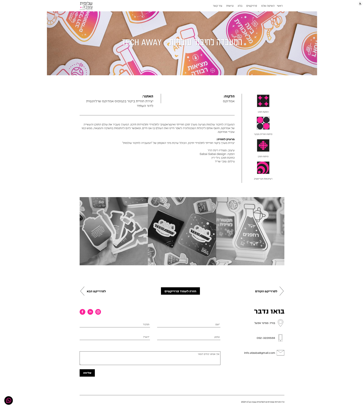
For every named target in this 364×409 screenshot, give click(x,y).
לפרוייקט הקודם (266, 291)
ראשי (280, 5)
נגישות (230, 5)
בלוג (240, 5)
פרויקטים (251, 5)
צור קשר (217, 5)
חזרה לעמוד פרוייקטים (180, 291)
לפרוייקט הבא (96, 291)
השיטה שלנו (268, 5)
